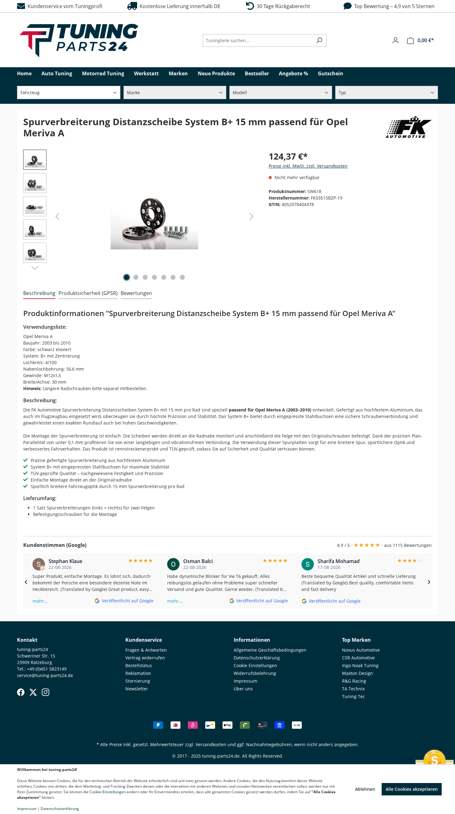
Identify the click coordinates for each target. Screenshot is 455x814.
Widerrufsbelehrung (255, 673)
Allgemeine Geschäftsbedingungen (270, 650)
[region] (139, 216)
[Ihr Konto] (395, 40)
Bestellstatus (138, 665)
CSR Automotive (358, 658)
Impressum (245, 681)
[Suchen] (319, 40)
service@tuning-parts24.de (45, 675)
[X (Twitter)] (33, 692)
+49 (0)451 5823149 (47, 669)
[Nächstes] (251, 216)
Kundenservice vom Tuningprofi (63, 6)
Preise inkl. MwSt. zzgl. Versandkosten (308, 166)
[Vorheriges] (57, 216)
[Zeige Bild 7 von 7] (182, 277)
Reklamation (138, 673)
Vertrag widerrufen (145, 658)
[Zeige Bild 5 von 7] (163, 277)
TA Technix (353, 689)
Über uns (243, 689)
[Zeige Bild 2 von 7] (135, 277)
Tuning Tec (353, 696)
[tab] (39, 293)
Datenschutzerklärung (257, 658)
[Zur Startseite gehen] (79, 40)
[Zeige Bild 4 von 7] (154, 277)
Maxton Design (357, 673)
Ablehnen (365, 789)
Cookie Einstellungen (255, 665)
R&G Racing (354, 681)
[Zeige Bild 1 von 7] (126, 277)
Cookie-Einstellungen (107, 791)
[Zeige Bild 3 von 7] (145, 277)
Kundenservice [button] (143, 639)
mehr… (40, 601)
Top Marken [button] (356, 639)
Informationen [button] (252, 639)
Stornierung (137, 681)
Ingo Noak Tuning (360, 665)
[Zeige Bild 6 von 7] (173, 277)
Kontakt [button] (27, 639)
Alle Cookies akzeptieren (412, 789)
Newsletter (136, 689)
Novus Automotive (361, 650)
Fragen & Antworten (146, 650)
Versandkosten (211, 744)
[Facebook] (20, 692)
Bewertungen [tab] (136, 293)
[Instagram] (45, 692)
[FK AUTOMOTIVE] (408, 129)
